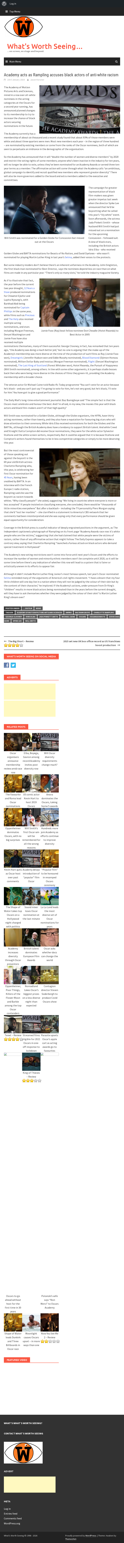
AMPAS (69, 612)
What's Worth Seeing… (45, 46)
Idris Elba (30, 616)
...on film (27, 608)
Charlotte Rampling (104, 612)
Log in (7, 1508)
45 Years (8, 477)
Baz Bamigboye (82, 612)
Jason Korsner (37, 79)
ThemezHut (70, 1539)
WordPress (90, 1535)
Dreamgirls (16, 357)
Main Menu (15, 61)
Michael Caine (68, 616)
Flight (91, 361)
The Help (13, 319)
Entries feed (10, 1513)
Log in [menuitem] (13, 3)
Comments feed (13, 1518)
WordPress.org (12, 1523)
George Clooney (13, 616)
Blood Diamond (90, 357)
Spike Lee (17, 621)
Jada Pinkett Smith (48, 616)
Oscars (82, 616)
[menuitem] (4, 3)
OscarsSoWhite (97, 616)
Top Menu (14, 11)
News (38, 608)
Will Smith (30, 621)
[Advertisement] (30, 692)
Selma (68, 257)
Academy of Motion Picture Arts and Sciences (39, 612)
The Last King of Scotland (32, 365)
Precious (30, 315)
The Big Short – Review (21, 641)
